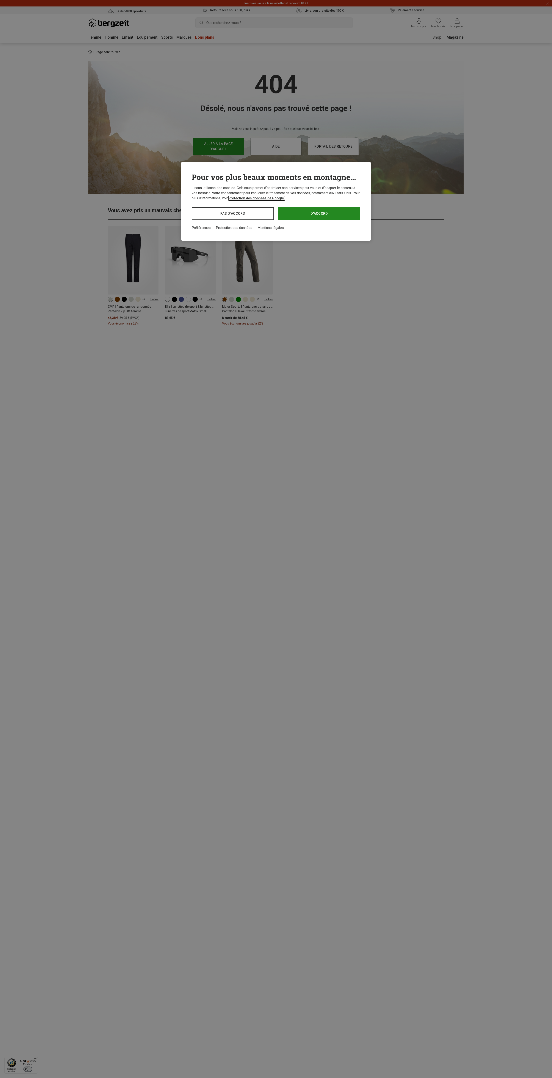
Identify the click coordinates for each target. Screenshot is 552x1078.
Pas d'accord (232, 213)
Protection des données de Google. (257, 198)
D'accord (319, 213)
